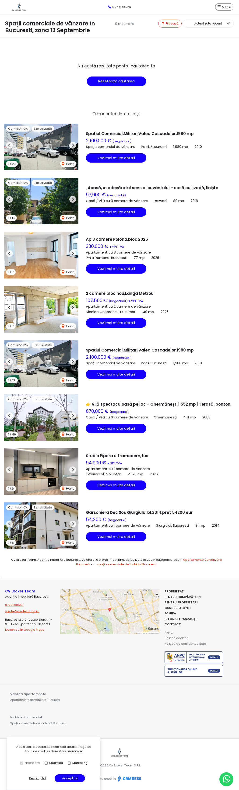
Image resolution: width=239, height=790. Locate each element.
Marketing (80, 763)
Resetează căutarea (116, 81)
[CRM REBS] (128, 778)
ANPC (169, 632)
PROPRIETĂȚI (175, 591)
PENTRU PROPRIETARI (181, 602)
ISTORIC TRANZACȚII (181, 619)
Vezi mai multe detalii (116, 157)
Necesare (32, 763)
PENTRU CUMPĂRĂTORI (183, 597)
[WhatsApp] (226, 779)
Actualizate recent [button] (208, 23)
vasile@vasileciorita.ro (22, 611)
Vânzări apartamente (28, 694)
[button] (9, 145)
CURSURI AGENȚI (178, 608)
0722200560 (14, 605)
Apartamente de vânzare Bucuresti (35, 700)
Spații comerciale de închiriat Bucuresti (38, 723)
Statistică (56, 763)
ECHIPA (170, 613)
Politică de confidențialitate (185, 643)
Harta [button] (69, 164)
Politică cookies (176, 638)
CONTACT (173, 624)
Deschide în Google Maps (24, 629)
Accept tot (70, 778)
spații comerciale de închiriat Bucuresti (126, 564)
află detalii (68, 747)
